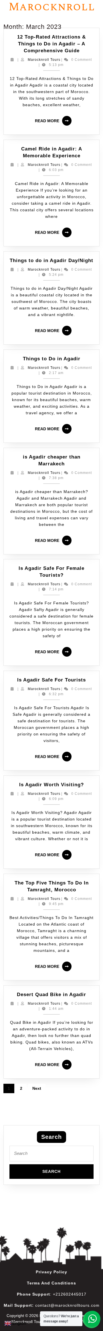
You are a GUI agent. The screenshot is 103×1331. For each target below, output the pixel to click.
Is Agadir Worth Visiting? (51, 784)
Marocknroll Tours (44, 60)
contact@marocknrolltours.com (67, 1305)
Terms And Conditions (51, 1283)
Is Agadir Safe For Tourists (51, 680)
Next (36, 1088)
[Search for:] (51, 1155)
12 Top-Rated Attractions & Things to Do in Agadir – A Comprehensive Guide (51, 43)
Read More (54, 118)
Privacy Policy (51, 1272)
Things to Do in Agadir (51, 358)
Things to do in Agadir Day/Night (51, 260)
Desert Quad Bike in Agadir (51, 994)
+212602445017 (69, 1294)
